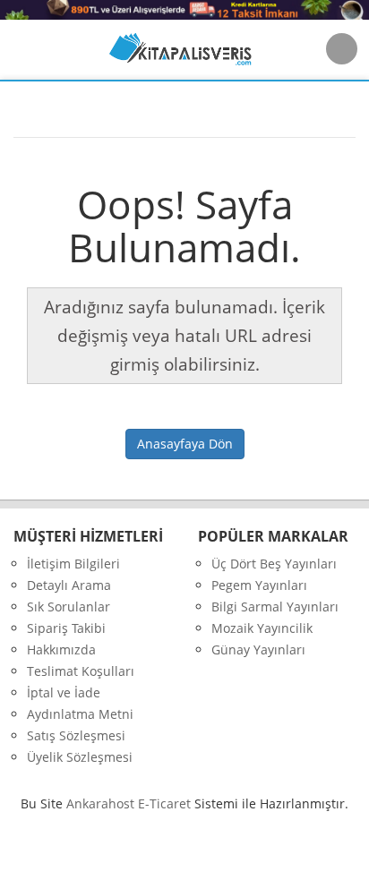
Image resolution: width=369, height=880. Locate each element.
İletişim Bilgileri (73, 563)
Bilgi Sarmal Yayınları (275, 606)
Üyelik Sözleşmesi (80, 756)
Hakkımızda (61, 649)
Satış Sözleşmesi (76, 735)
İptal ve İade (63, 692)
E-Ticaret (164, 803)
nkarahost (102, 803)
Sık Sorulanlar (68, 606)
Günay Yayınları (258, 649)
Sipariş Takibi (66, 628)
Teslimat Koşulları (80, 670)
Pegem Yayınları (259, 585)
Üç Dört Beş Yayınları (274, 563)
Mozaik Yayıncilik (262, 628)
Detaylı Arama (69, 585)
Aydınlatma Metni (80, 713)
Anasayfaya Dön (185, 443)
